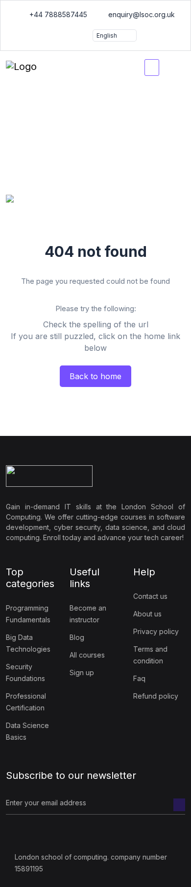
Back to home (95, 376)
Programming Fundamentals (28, 614)
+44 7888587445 (57, 14)
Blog (77, 637)
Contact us (150, 596)
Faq (139, 678)
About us (147, 614)
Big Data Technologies (28, 643)
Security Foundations (25, 672)
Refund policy (155, 696)
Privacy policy (156, 631)
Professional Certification (26, 702)
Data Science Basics (27, 731)
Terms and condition (150, 655)
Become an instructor (88, 614)
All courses (87, 655)
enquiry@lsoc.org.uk (140, 14)
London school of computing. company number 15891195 (91, 863)
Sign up (82, 672)
